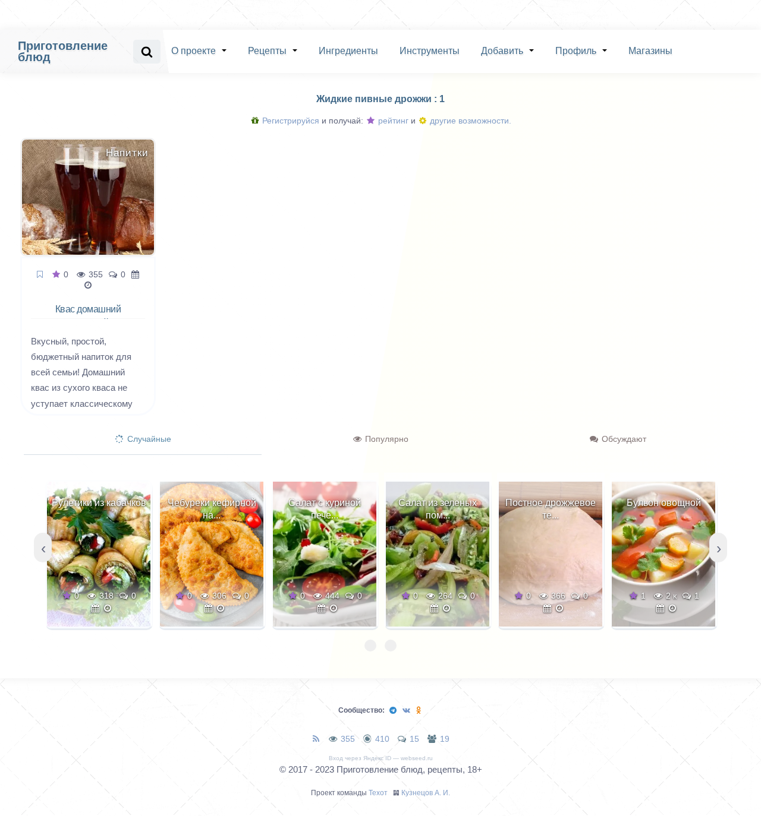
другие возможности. (469, 120)
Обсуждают (622, 439)
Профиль (575, 51)
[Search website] (147, 52)
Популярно (385, 439)
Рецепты (267, 51)
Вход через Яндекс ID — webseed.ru (381, 758)
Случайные (148, 439)
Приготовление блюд (63, 51)
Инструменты (430, 51)
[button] (370, 645)
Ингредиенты (348, 51)
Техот (378, 793)
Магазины (650, 51)
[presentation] (43, 547)
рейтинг (392, 120)
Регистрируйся (289, 120)
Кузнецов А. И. (425, 793)
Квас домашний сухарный (88, 316)
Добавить (502, 51)
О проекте (193, 51)
